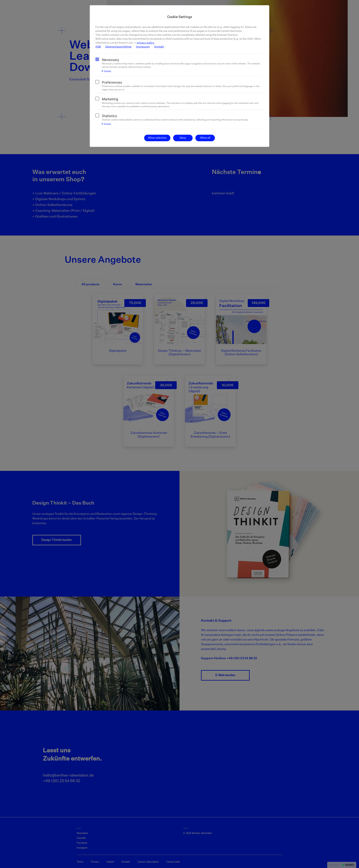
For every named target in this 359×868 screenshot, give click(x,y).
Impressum (143, 46)
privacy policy (145, 43)
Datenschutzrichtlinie (118, 46)
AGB (98, 46)
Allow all (205, 138)
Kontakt (159, 46)
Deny (183, 138)
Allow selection (157, 138)
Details (107, 71)
